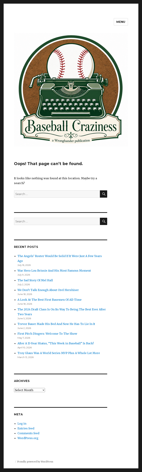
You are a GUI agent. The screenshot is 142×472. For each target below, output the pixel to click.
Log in (21, 423)
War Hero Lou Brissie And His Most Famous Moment (54, 270)
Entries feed (25, 428)
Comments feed (28, 433)
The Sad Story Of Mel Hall (35, 280)
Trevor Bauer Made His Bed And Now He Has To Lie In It (56, 324)
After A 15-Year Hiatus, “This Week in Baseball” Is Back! (55, 343)
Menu (120, 22)
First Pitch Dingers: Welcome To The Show (47, 333)
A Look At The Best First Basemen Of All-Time (49, 299)
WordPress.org (27, 438)
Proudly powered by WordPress (35, 461)
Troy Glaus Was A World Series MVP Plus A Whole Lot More (58, 353)
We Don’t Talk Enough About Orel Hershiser (48, 290)
